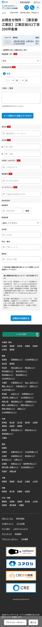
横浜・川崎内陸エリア (10, 405)
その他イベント (7, 523)
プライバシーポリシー (27, 293)
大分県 (35, 501)
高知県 (27, 491)
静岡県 (19, 426)
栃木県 (4, 363)
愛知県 (4, 430)
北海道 (4, 346)
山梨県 (35, 422)
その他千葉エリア (8, 390)
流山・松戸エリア (31, 382)
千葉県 (4, 382)
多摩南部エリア (27, 394)
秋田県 (35, 346)
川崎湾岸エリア (30, 401)
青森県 (12, 346)
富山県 (12, 422)
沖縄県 (21, 505)
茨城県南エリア (17, 359)
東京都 (4, 394)
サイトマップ (7, 534)
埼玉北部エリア (17, 367)
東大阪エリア (30, 456)
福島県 (12, 349)
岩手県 (19, 346)
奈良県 (4, 471)
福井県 (27, 422)
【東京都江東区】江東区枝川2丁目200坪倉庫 (23, 42)
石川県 (19, 422)
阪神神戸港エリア (29, 463)
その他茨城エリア (31, 359)
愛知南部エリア (7, 433)
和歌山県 (13, 471)
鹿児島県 (13, 505)
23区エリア (15, 394)
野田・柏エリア (7, 386)
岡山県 (19, 481)
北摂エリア (18, 459)
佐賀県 (12, 501)
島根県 (12, 481)
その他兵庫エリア (27, 467)
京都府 (4, 452)
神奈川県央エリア (27, 405)
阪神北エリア (16, 463)
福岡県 (4, 501)
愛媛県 (19, 491)
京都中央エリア (17, 452)
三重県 (4, 438)
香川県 (12, 491)
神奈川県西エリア (8, 408)
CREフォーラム (7, 518)
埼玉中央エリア (21, 371)
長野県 (4, 426)
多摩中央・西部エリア (10, 397)
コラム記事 (20, 523)
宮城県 (27, 346)
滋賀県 (4, 448)
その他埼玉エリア (8, 378)
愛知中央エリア (30, 430)
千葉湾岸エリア (17, 382)
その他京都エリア (31, 452)
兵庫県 (4, 463)
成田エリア (34, 386)
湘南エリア (21, 408)
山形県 (4, 349)
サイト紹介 (6, 529)
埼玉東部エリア (7, 375)
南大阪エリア (7, 459)
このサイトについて (20, 529)
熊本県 (27, 501)
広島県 (27, 481)
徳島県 (4, 491)
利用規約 (18, 534)
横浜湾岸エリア (17, 401)
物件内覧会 (20, 518)
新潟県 (4, 422)
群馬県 (12, 363)
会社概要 (24, 539)
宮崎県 (4, 505)
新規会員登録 (25, 2)
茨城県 (4, 359)
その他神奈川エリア (9, 412)
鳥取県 (4, 481)
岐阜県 (12, 426)
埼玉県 (4, 367)
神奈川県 (5, 401)
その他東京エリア (27, 397)
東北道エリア (30, 367)
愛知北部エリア (17, 430)
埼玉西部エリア (7, 371)
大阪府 (4, 456)
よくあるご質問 (21, 334)
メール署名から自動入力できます (18, 115)
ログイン (37, 2)
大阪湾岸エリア (17, 456)
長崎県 (19, 501)
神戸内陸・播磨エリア (10, 467)
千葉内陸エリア (21, 386)
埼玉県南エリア (21, 375)
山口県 (35, 481)
